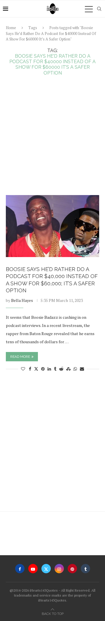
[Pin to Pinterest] (43, 368)
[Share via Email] (82, 368)
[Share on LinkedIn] (49, 368)
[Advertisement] (52, 139)
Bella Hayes (22, 300)
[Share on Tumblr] (55, 368)
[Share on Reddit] (61, 368)
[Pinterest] (72, 568)
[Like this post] (23, 368)
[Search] (99, 8)
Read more (20, 357)
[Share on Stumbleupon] (68, 368)
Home (11, 27)
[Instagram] (59, 568)
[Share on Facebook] (30, 368)
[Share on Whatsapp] (75, 368)
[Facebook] (19, 568)
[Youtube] (33, 568)
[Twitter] (46, 568)
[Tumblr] (85, 568)
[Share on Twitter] (36, 368)
